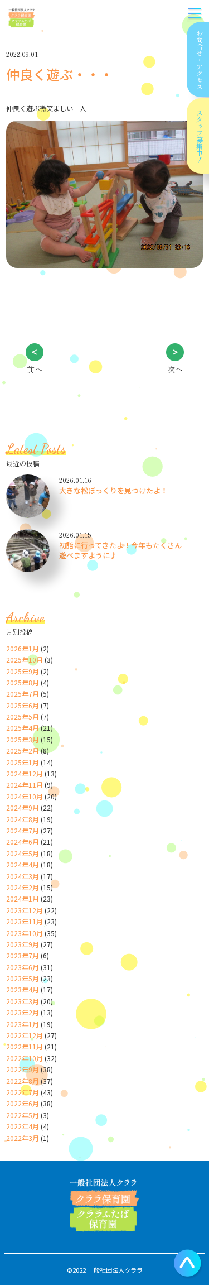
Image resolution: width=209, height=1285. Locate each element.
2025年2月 (22, 750)
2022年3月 (22, 1138)
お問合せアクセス (199, 60)
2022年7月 (22, 1092)
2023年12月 (24, 910)
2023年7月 (22, 955)
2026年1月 (22, 648)
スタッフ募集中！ (199, 136)
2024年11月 (24, 784)
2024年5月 (22, 853)
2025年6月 (22, 705)
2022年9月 (22, 1069)
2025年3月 (22, 739)
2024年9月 (22, 807)
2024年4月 (22, 864)
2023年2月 (22, 1012)
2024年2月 (22, 887)
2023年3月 (22, 1001)
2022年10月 (24, 1058)
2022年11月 (24, 1046)
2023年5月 (22, 978)
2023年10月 (24, 933)
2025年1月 (22, 762)
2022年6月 (22, 1103)
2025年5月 (22, 716)
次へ (175, 369)
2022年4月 (22, 1126)
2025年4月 (22, 727)
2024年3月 (22, 876)
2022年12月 (24, 1035)
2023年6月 (22, 967)
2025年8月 (22, 682)
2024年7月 (22, 830)
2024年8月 (22, 819)
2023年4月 (22, 989)
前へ (34, 369)
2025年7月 (22, 693)
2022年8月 (22, 1081)
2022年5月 (22, 1115)
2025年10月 (24, 659)
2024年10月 (24, 796)
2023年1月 (22, 1024)
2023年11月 (24, 921)
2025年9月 (22, 671)
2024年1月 (22, 898)
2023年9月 (22, 944)
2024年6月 (22, 841)
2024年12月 (24, 773)
